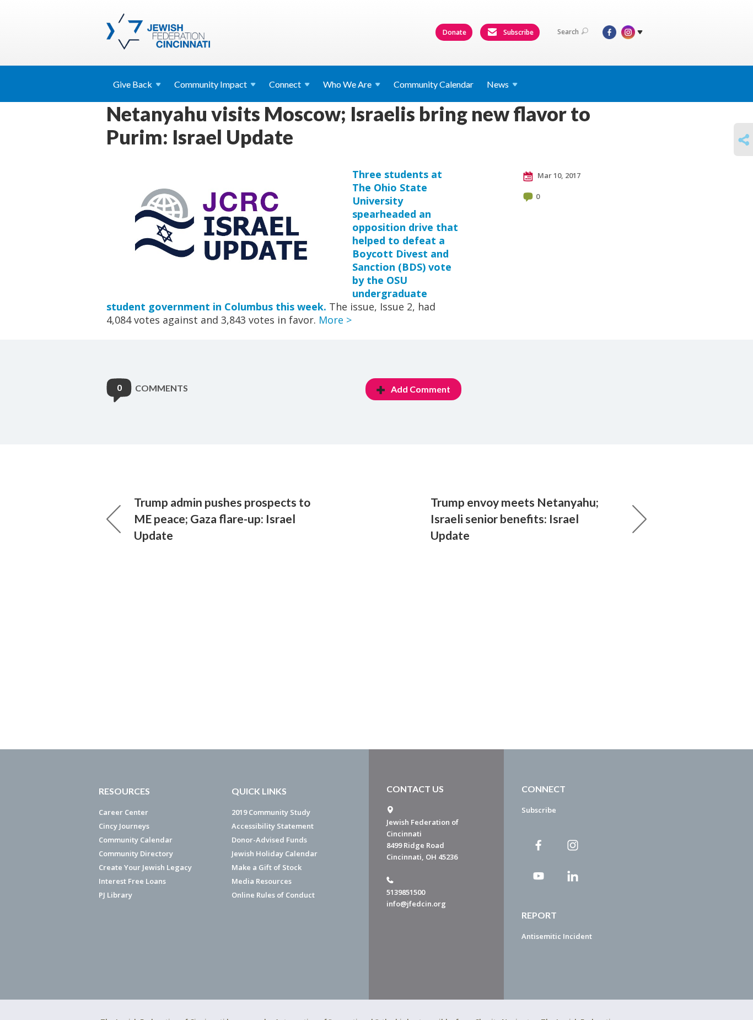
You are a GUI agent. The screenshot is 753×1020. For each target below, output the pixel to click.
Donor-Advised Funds (269, 840)
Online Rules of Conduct (273, 895)
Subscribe (518, 32)
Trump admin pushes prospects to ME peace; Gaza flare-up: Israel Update (222, 518)
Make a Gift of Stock (267, 867)
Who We (347, 84)
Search (568, 31)
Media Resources (262, 881)
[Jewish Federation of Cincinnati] (159, 31)
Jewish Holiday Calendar (275, 853)
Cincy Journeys (124, 826)
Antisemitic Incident (556, 936)
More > (335, 319)
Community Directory (136, 853)
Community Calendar (434, 84)
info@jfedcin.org (416, 904)
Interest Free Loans (132, 881)
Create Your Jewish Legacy (145, 867)
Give (132, 84)
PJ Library (115, 895)
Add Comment (420, 389)
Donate (454, 32)
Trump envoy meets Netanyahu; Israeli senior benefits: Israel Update (515, 518)
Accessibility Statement (273, 826)
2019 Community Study (271, 812)
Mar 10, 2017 (558, 175)
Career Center (123, 812)
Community (210, 84)
